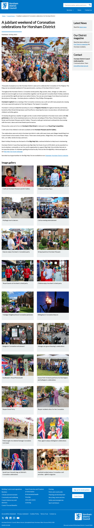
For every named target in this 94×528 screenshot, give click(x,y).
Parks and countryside (56, 492)
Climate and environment (9, 494)
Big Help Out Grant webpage (13, 151)
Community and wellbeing (10, 497)
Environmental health (31, 494)
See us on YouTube (18, 518)
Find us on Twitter (3, 518)
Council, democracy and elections (9, 501)
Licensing (28, 502)
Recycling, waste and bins (57, 497)
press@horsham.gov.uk (81, 66)
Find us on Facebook (7, 518)
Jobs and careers (30, 500)
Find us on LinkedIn (10, 518)
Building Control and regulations (12, 489)
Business (4, 492)
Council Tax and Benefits (9, 505)
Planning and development (57, 494)
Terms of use (44, 514)
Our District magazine (81, 44)
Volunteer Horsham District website (56, 155)
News (79, 10)
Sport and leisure (54, 503)
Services (69, 10)
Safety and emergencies (56, 500)
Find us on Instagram (14, 518)
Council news (78, 496)
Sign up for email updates (82, 490)
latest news (83, 27)
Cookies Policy (34, 514)
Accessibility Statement (9, 514)
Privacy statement (23, 514)
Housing (27, 497)
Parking (51, 489)
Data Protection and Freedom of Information (34, 490)
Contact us (88, 10)
